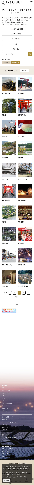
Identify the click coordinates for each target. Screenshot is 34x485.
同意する (6, 480)
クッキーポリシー (12, 476)
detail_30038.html (25, 236)
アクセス (4, 405)
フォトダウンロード (7, 432)
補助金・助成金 (6, 451)
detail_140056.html (9, 193)
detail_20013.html (9, 257)
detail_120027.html (9, 215)
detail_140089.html (9, 172)
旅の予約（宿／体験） (8, 403)
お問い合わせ (5, 440)
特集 (3, 387)
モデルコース (5, 393)
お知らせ (4, 411)
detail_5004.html (9, 279)
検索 (29, 54)
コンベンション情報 (7, 448)
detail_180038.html (9, 129)
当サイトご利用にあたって (9, 422)
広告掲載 (4, 429)
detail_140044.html (25, 193)
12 (28, 293)
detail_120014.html (25, 215)
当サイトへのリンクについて (9, 427)
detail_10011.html (25, 257)
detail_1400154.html (9, 108)
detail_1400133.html (25, 108)
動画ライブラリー (6, 435)
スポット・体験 (6, 390)
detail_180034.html (25, 129)
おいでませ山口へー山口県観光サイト (11, 3)
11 (24, 293)
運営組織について (6, 419)
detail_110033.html (9, 236)
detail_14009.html (25, 279)
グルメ (4, 395)
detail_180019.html (9, 150)
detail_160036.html (25, 150)
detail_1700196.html (25, 86)
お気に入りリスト (6, 408)
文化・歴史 (5, 62)
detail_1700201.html (9, 86)
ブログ (4, 400)
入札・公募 (5, 454)
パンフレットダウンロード (9, 437)
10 (19, 293)
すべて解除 (14, 62)
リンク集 (4, 424)
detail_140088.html (25, 172)
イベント (4, 398)
